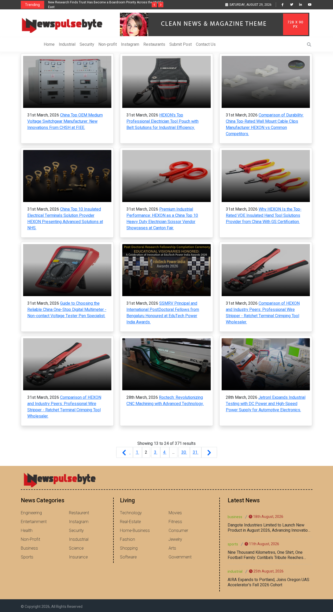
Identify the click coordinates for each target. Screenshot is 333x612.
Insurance (78, 557)
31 (195, 452)
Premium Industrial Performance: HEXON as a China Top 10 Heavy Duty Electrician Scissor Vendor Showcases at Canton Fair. (162, 218)
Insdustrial (78, 539)
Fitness (175, 522)
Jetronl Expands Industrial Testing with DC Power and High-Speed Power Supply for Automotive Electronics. (265, 403)
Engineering (31, 513)
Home (49, 44)
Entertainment (34, 522)
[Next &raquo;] (209, 452)
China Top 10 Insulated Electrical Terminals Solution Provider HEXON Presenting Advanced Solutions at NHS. (65, 218)
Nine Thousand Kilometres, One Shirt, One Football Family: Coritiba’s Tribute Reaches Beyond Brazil (265, 555)
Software (128, 557)
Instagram (130, 44)
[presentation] (154, 4)
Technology (131, 513)
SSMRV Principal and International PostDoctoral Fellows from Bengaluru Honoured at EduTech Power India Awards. (162, 312)
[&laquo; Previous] (124, 452)
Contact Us (206, 44)
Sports (27, 557)
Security (87, 44)
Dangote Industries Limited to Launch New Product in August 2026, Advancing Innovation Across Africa (269, 528)
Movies (175, 513)
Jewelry (175, 539)
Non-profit (107, 44)
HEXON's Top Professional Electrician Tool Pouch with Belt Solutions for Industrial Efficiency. (162, 121)
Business (29, 548)
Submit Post (180, 44)
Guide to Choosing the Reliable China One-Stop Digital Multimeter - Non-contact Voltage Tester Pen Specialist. (66, 309)
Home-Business (135, 531)
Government (180, 557)
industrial (235, 571)
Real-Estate (130, 522)
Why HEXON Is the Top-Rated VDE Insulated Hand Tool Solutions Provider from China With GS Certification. (264, 215)
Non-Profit (30, 539)
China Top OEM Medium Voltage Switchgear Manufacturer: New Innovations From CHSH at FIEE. (65, 121)
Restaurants (154, 44)
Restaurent (79, 513)
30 (184, 452)
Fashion (127, 539)
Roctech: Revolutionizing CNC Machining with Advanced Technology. (165, 400)
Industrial (67, 44)
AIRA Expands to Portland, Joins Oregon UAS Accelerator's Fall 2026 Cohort (268, 582)
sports (233, 544)
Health (27, 531)
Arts (172, 548)
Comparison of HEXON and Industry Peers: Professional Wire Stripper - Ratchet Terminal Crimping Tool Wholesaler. (263, 312)
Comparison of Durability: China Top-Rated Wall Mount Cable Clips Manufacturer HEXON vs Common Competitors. (265, 124)
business (235, 517)
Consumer (178, 531)
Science (76, 548)
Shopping (129, 548)
